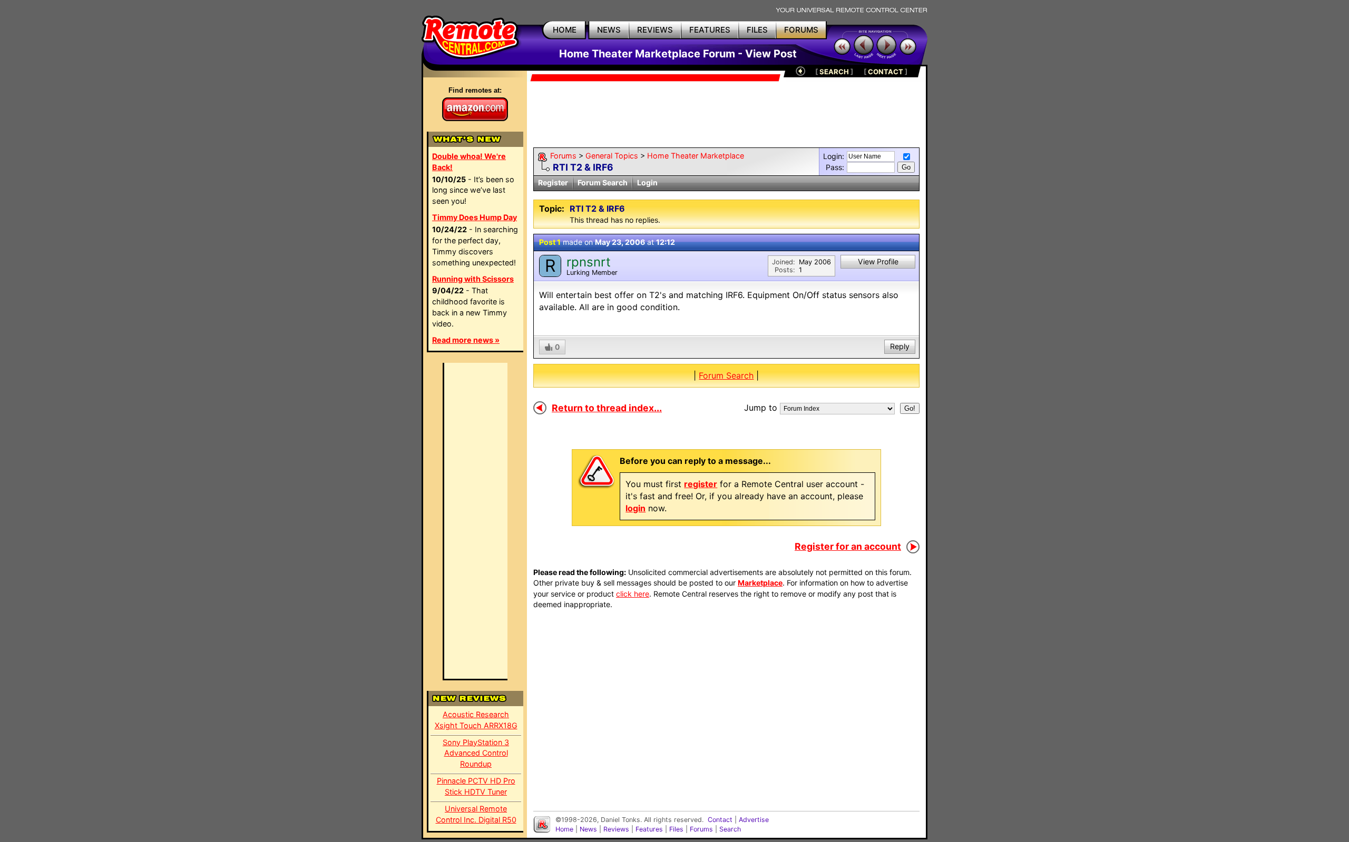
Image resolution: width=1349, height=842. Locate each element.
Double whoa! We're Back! (469, 162)
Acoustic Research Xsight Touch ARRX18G (476, 720)
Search (730, 829)
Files (676, 829)
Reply (900, 346)
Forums (563, 155)
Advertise (754, 820)
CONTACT (885, 71)
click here (632, 593)
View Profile (878, 261)
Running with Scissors (473, 278)
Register (553, 182)
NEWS (609, 30)
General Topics (611, 155)
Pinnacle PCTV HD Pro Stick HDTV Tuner (476, 786)
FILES (757, 30)
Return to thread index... (607, 407)
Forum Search (603, 182)
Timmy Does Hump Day (474, 217)
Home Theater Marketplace (695, 155)
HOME (564, 30)
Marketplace (760, 582)
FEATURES (709, 30)
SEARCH (834, 71)
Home (564, 829)
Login (647, 182)
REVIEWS (655, 30)
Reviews (616, 829)
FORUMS (801, 30)
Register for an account (848, 546)
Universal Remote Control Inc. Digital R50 (476, 814)
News (588, 829)
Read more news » (466, 339)
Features (649, 829)
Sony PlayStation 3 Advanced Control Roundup (476, 753)
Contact (720, 820)
